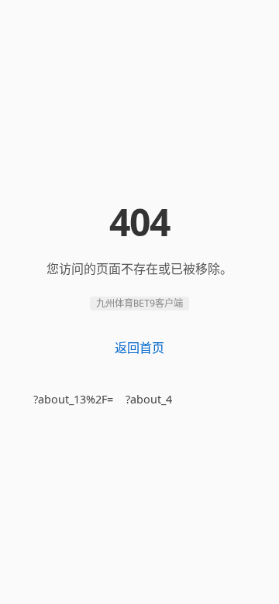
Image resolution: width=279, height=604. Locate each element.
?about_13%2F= (73, 399)
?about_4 (149, 399)
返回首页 (139, 347)
